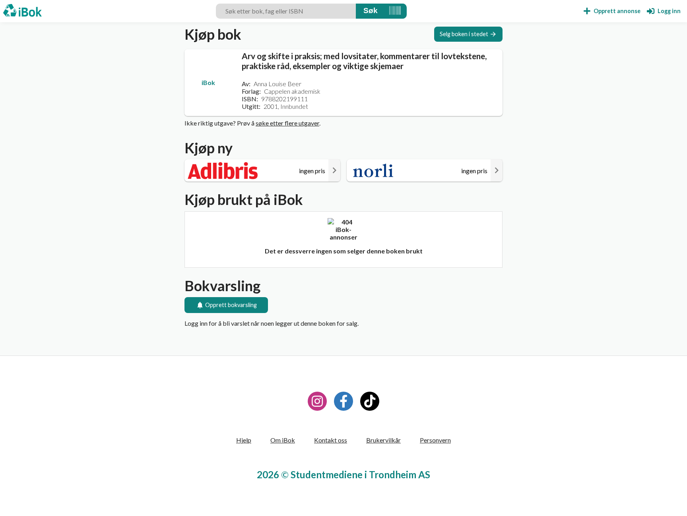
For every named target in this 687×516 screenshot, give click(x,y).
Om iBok (282, 440)
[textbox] (286, 11)
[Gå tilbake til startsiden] (22, 11)
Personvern (435, 440)
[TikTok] (369, 401)
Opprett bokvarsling (231, 304)
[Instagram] (317, 401)
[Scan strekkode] (395, 11)
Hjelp (243, 440)
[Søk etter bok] (370, 11)
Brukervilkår (383, 440)
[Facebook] (343, 401)
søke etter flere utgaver (287, 123)
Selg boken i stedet (464, 34)
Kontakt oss (330, 440)
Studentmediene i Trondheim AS (360, 474)
